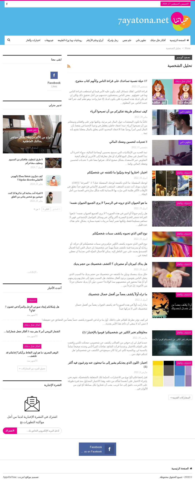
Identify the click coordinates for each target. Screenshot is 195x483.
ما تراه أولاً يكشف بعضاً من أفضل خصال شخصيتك (117, 294)
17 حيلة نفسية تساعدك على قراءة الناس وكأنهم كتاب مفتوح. (111, 80)
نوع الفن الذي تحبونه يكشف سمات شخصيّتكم (120, 233)
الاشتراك (9, 430)
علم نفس (127, 40)
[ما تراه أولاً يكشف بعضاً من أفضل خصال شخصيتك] (172, 305)
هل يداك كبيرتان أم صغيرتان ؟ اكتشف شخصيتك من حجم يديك (110, 263)
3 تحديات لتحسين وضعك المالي (128, 141)
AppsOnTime (10, 477)
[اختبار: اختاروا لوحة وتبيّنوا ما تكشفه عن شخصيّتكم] (172, 183)
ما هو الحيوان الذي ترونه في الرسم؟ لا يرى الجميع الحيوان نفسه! (108, 202)
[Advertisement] (32, 244)
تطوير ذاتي (141, 40)
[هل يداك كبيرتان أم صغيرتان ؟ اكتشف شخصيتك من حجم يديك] (172, 274)
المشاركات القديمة (181, 397)
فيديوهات (49, 40)
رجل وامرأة (113, 40)
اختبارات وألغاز (33, 40)
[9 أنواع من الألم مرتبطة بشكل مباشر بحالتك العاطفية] (32, 134)
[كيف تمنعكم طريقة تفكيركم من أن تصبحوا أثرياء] (172, 122)
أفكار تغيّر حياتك (157, 40)
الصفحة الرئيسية (177, 40)
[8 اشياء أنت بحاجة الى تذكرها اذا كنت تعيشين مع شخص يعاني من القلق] (53, 197)
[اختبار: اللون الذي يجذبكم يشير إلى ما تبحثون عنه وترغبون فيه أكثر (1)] (172, 373)
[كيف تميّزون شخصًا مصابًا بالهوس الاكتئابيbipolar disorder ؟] (53, 180)
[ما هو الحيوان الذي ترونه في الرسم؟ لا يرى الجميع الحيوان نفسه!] (172, 213)
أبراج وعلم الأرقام (94, 40)
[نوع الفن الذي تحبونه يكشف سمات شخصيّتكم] (172, 244)
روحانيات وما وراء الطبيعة (70, 40)
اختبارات (32, 300)
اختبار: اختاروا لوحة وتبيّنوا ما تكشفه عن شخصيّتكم (117, 172)
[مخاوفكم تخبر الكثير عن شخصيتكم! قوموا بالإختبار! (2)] (172, 343)
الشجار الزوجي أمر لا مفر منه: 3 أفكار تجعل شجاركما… (32, 331)
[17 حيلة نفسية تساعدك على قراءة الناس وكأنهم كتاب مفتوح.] (172, 92)
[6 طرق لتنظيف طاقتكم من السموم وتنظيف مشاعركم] (53, 164)
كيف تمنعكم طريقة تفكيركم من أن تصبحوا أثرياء (118, 111)
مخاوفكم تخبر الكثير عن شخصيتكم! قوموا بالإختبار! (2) (114, 332)
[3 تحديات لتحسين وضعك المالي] (172, 152)
